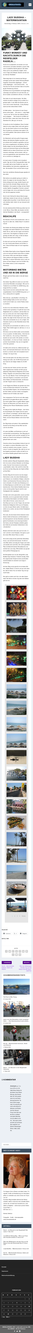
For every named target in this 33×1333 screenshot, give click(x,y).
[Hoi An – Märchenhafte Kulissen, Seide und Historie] (16, 1033)
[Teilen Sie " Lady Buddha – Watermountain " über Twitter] (9, 951)
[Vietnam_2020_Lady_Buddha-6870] (16, 878)
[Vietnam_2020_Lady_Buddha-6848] (16, 747)
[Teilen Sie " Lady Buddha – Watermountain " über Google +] (13, 951)
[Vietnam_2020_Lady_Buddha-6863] (16, 862)
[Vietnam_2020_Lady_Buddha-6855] (16, 796)
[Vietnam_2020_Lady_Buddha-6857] (16, 813)
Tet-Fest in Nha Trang (10, 997)
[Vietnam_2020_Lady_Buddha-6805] (16, 599)
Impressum (5, 1271)
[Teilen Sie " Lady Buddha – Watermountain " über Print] (20, 954)
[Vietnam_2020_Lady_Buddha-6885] (16, 911)
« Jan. (3, 1317)
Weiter (24, 916)
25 (8, 1314)
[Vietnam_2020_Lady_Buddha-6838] (16, 681)
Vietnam (23, 23)
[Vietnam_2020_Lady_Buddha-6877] (16, 895)
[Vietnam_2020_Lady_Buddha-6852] (16, 780)
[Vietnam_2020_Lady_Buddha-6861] (16, 829)
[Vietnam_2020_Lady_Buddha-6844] (16, 698)
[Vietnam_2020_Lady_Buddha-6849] (16, 763)
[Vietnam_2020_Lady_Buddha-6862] (16, 846)
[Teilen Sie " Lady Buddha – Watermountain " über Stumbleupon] (13, 954)
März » (8, 1317)
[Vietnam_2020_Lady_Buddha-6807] (16, 616)
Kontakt (4, 1267)
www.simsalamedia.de (9, 1219)
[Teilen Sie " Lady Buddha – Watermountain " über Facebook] (6, 951)
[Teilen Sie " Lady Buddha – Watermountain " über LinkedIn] (23, 951)
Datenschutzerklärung (8, 1275)
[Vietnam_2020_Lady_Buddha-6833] (16, 665)
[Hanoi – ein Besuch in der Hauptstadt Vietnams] (16, 1057)
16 (29, 1306)
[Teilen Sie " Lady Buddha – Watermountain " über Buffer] (26, 951)
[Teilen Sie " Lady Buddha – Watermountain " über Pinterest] (20, 951)
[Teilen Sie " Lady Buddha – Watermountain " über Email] (16, 954)
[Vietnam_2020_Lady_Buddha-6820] (16, 632)
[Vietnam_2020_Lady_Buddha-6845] (16, 714)
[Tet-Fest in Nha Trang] (16, 987)
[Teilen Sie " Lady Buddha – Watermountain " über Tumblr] (16, 951)
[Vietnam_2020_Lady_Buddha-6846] (16, 731)
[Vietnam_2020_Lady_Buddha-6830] (16, 648)
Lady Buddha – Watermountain (12, 1248)
